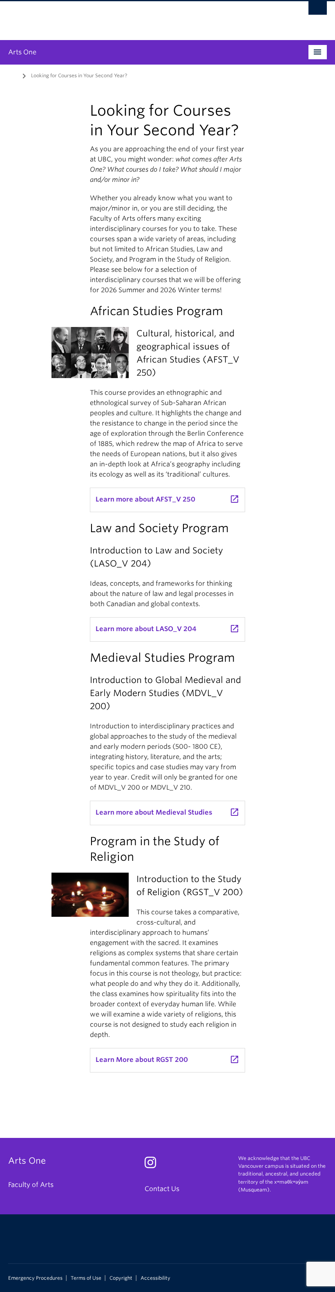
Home (13, 74)
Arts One (22, 52)
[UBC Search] (317, 10)
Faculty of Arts (31, 1185)
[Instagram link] (153, 1165)
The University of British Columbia (143, 16)
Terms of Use (86, 1278)
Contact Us (162, 1189)
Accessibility (155, 1278)
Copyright (120, 1278)
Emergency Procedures (35, 1278)
